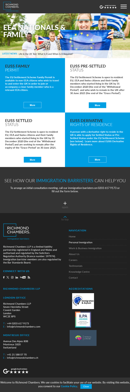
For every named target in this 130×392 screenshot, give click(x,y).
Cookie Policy (69, 386)
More (32, 105)
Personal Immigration (80, 242)
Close (86, 386)
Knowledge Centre (79, 271)
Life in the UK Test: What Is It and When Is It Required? (46, 54)
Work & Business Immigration (85, 248)
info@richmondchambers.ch (20, 357)
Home (72, 236)
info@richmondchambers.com (21, 326)
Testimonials (75, 266)
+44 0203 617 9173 (16, 323)
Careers (73, 260)
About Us (74, 254)
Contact (73, 277)
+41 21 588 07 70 (15, 354)
